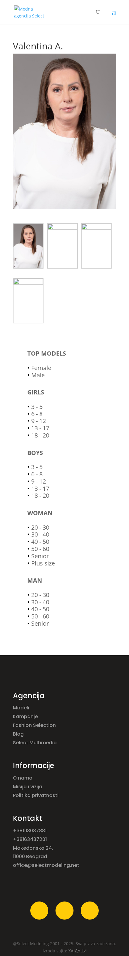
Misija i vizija (28, 786)
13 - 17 (40, 428)
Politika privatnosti (35, 795)
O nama (23, 777)
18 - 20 (40, 435)
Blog (19, 733)
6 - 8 (37, 414)
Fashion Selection (35, 725)
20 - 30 (40, 527)
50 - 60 (40, 549)
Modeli (21, 707)
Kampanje (26, 716)
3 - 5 (37, 407)
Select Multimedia (35, 742)
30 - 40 (40, 534)
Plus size (43, 563)
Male (38, 375)
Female (41, 368)
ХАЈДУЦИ (77, 951)
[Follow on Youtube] (90, 911)
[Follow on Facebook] (39, 911)
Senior (40, 556)
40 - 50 (40, 541)
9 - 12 (38, 421)
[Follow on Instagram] (65, 911)
